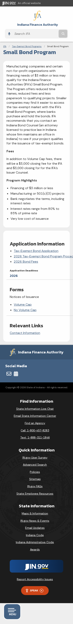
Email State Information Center (35, 416)
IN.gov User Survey (35, 457)
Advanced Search (35, 464)
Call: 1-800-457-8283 (35, 430)
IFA (4, 46)
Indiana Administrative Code (35, 542)
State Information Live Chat (35, 409)
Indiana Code (35, 535)
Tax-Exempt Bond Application (36, 251)
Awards (35, 549)
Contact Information (25, 333)
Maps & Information (35, 513)
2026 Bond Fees (26, 261)
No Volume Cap (25, 310)
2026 (14, 275)
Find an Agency (35, 423)
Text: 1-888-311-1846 (35, 437)
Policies (35, 472)
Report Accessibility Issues (35, 579)
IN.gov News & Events (34, 521)
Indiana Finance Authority (37, 25)
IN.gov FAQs (35, 486)
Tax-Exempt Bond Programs (27, 46)
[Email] (8, 373)
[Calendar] (16, 373)
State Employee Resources (34, 493)
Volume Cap (23, 304)
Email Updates (35, 528)
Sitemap (35, 479)
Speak (34, 590)
